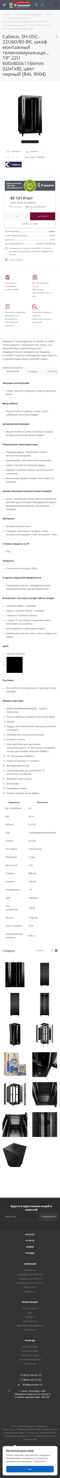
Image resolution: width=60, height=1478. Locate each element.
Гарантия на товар (30, 1355)
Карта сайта (30, 1329)
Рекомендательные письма (30, 1282)
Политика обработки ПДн (28, 1429)
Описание (13, 371)
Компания (30, 1264)
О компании (30, 1270)
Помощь (30, 1340)
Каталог (30, 1234)
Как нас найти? (30, 1308)
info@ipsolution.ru (32, 1384)
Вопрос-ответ (30, 1287)
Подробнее (40, 1461)
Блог (30, 1312)
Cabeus (51, 231)
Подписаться (48, 1216)
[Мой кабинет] (48, 5)
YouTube (30, 1407)
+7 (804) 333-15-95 (30, 1380)
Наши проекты (30, 1321)
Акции (30, 1246)
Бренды (30, 1253)
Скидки (33, 371)
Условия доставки (30, 1351)
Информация (30, 1302)
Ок (30, 1469)
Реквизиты (30, 1291)
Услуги (30, 1240)
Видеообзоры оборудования (30, 1325)
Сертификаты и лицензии (30, 1274)
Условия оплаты (30, 1346)
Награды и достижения (30, 1278)
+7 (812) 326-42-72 (30, 1375)
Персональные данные (30, 1359)
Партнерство (30, 1363)
